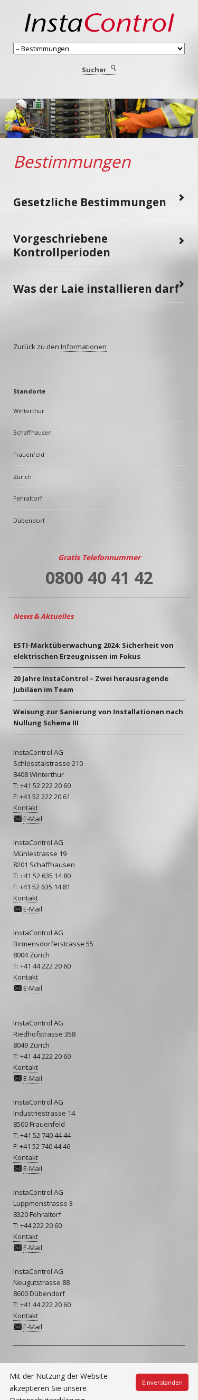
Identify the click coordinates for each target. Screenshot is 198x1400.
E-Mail (32, 818)
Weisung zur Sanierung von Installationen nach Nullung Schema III (98, 717)
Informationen (84, 346)
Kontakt (25, 807)
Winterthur (28, 411)
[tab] (99, 198)
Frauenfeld (28, 454)
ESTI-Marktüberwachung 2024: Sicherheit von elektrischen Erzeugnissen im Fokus (93, 650)
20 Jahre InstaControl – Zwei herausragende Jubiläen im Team (90, 684)
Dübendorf (29, 520)
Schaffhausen (32, 432)
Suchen (112, 68)
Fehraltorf (27, 498)
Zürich (22, 477)
